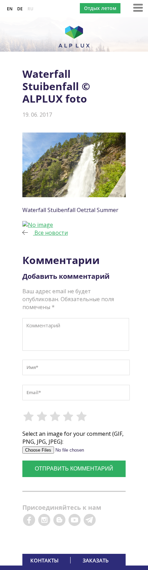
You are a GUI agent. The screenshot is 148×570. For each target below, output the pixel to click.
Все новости (50, 232)
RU (30, 9)
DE (20, 9)
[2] (42, 416)
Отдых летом (100, 8)
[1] (28, 416)
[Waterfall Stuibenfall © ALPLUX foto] (37, 225)
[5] (81, 416)
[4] (68, 416)
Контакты (44, 560)
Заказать (96, 560)
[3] (55, 416)
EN (9, 9)
